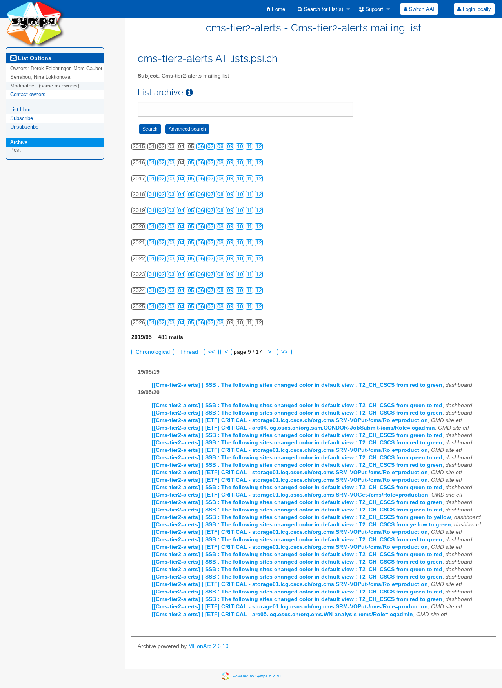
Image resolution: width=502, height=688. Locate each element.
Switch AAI (421, 9)
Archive (18, 142)
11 (249, 146)
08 (220, 146)
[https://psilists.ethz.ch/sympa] (35, 23)
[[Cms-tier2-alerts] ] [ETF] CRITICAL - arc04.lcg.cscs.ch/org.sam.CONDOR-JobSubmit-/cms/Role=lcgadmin (293, 428)
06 (201, 146)
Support (373, 9)
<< (211, 352)
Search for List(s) (322, 9)
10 (240, 146)
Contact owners (27, 94)
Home (277, 9)
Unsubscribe (24, 127)
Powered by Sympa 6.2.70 (257, 675)
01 (152, 163)
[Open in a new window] (189, 92)
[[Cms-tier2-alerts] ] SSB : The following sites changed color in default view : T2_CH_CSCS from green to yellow (301, 517)
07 (210, 146)
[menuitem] (275, 9)
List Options (33, 58)
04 (181, 179)
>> (284, 352)
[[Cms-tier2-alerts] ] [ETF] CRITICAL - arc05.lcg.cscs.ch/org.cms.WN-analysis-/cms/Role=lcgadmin (282, 614)
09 (230, 146)
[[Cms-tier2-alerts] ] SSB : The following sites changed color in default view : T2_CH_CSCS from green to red (297, 405)
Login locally (476, 9)
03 (171, 163)
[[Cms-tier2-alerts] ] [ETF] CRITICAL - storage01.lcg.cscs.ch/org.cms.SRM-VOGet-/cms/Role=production (290, 495)
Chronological (153, 352)
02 (161, 163)
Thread (189, 352)
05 (191, 163)
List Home (21, 110)
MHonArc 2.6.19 (208, 646)
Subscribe (21, 118)
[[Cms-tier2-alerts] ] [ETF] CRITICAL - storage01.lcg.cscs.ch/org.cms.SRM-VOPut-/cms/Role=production (290, 420)
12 (259, 146)
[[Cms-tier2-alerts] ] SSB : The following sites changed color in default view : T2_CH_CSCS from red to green (297, 385)
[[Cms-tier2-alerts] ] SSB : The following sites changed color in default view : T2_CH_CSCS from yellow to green (301, 525)
